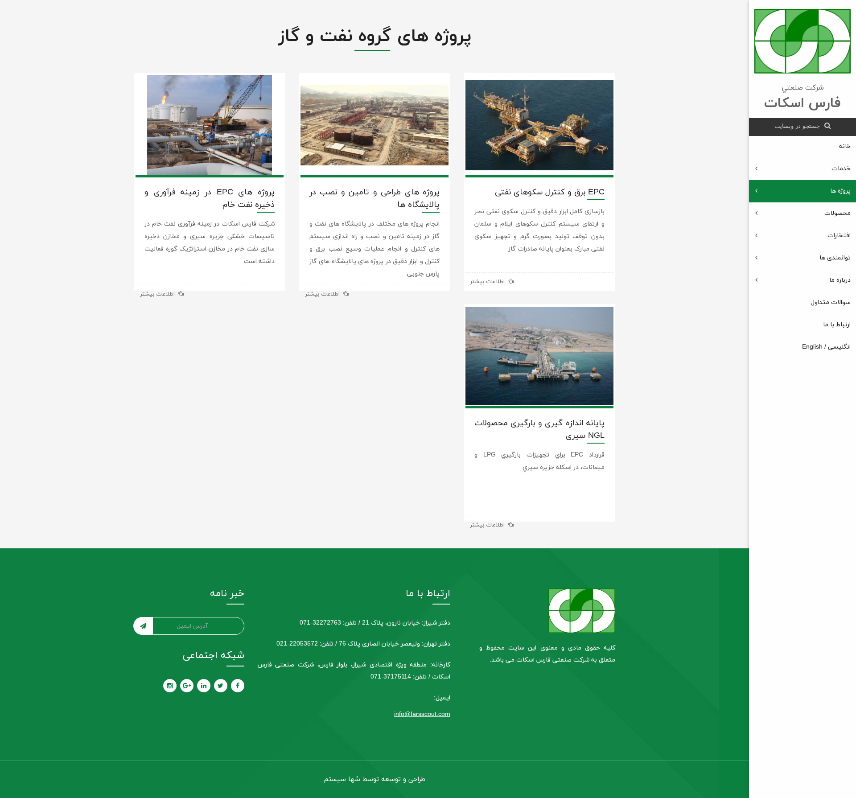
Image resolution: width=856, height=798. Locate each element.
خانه (845, 146)
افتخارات (839, 235)
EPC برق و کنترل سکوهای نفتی (550, 192)
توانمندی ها (835, 258)
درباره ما (840, 280)
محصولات (837, 213)
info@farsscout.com (422, 714)
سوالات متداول (831, 302)
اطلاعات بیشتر (488, 282)
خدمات (841, 169)
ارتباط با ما (837, 325)
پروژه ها (840, 191)
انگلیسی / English (826, 347)
